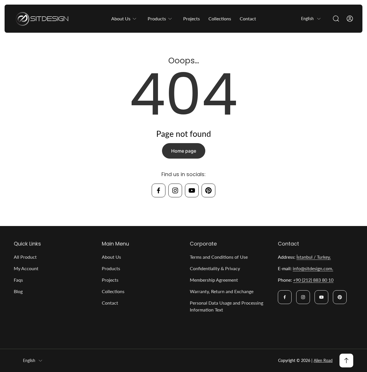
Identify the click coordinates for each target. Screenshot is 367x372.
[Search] (336, 18)
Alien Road (323, 360)
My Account (26, 268)
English (307, 18)
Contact (110, 302)
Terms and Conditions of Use (219, 257)
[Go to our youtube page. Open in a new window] (192, 190)
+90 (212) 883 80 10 (313, 280)
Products (111, 268)
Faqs (18, 280)
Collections (113, 291)
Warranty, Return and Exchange (221, 291)
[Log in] (349, 18)
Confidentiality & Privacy (215, 268)
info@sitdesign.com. (313, 268)
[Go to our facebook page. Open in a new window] (158, 190)
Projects (110, 280)
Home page (183, 151)
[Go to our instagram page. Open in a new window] (175, 190)
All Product (25, 257)
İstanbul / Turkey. (313, 257)
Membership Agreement (214, 280)
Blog (18, 291)
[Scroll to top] (346, 360)
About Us (111, 257)
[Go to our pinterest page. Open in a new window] (208, 190)
